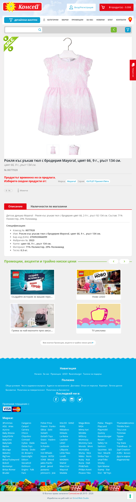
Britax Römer (8, 469)
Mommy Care (85, 442)
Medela (63, 472)
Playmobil (102, 429)
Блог (110, 19)
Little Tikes (65, 452)
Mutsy (82, 452)
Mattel (63, 462)
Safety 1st (102, 442)
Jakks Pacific (46, 462)
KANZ (71, 422)
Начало (44, 20)
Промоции (77, 19)
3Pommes (7, 422)
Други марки (123, 456)
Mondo (82, 446)
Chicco (25, 432)
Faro (24, 472)
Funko (52, 426)
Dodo (32, 449)
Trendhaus (122, 446)
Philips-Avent (85, 469)
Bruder (5, 472)
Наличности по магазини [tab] (49, 206)
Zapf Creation (123, 449)
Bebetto (6, 452)
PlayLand (102, 426)
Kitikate (63, 432)
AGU (4, 426)
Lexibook (64, 446)
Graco (43, 439)
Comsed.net (74, 493)
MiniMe (82, 432)
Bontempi (7, 466)
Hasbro (51, 439)
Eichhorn (26, 466)
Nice (89, 452)
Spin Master (103, 466)
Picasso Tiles (85, 472)
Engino (25, 469)
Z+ (130, 446)
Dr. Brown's (27, 452)
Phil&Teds (83, 466)
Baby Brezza (8, 432)
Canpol (25, 426)
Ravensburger (104, 436)
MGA (81, 426)
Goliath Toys (47, 436)
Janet (43, 466)
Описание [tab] (15, 206)
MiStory (82, 436)
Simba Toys (103, 456)
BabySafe (7, 442)
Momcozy (83, 439)
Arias (10, 426)
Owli (88, 462)
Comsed (26, 439)
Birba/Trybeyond (10, 459)
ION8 (43, 459)
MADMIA (64, 459)
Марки (65, 19)
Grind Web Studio (81, 498)
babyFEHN (7, 436)
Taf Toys (107, 472)
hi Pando (45, 446)
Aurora (5, 429)
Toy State (121, 442)
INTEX (51, 456)
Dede (31, 442)
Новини (100, 19)
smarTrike (102, 459)
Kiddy (62, 426)
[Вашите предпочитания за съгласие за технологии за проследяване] (130, 496)
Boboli (5, 462)
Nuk (88, 459)
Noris (88, 456)
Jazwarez (45, 469)
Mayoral (71, 181)
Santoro (102, 446)
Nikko (81, 456)
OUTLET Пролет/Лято (97, 181)
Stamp (101, 469)
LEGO (62, 442)
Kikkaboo (64, 429)
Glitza (43, 429)
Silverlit (106, 452)
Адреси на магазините (130, 20)
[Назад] (114, 29)
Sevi (100, 452)
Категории (52, 19)
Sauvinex (102, 449)
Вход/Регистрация (83, 7)
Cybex (25, 442)
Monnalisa (84, 449)
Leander (64, 439)
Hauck (44, 442)
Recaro (101, 439)
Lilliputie (64, 449)
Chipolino (26, 436)
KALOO (63, 422)
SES (110, 449)
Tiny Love (121, 429)
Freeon (44, 426)
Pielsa (100, 422)
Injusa (44, 456)
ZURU (119, 452)
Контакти (121, 19)
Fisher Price (46, 422)
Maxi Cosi (64, 466)
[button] (117, 7)
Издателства (123, 459)
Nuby (81, 459)
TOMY (120, 439)
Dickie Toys (27, 446)
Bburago (6, 449)
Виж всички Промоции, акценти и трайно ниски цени (67, 342)
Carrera (25, 429)
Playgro (108, 422)
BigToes (6, 456)
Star (108, 469)
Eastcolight (27, 456)
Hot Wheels (46, 452)
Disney (25, 449)
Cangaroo (26, 422)
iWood (50, 459)
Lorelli (63, 456)
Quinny (101, 432)
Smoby (101, 462)
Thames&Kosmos (125, 422)
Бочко (127, 452)
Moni (90, 446)
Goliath (44, 432)
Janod (50, 466)
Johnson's (45, 472)
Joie (53, 472)
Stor (100, 472)
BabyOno (7, 439)
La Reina (64, 436)
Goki (50, 429)
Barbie (5, 446)
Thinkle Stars (123, 426)
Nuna (81, 462)
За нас (89, 19)
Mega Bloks (84, 422)
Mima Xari (84, 429)
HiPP (43, 449)
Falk (32, 469)
